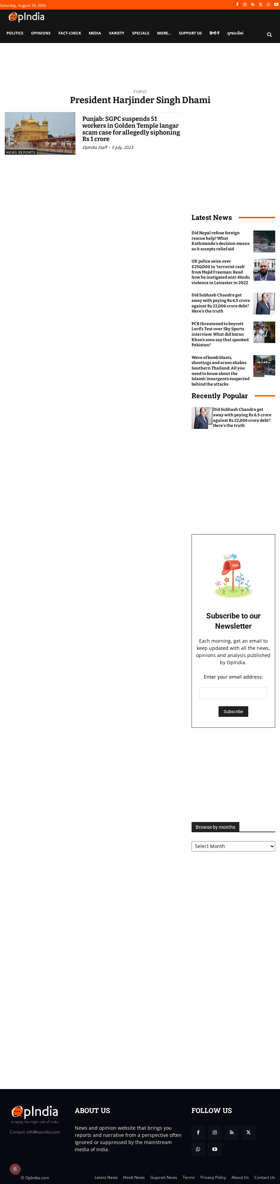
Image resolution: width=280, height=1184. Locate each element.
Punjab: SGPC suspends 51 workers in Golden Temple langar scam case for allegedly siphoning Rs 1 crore (131, 129)
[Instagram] (245, 5)
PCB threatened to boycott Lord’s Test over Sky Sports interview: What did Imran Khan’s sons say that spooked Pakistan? (220, 334)
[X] (261, 5)
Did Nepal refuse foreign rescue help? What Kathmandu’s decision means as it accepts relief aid (221, 241)
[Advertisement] (233, 775)
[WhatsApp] (268, 5)
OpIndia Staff (94, 147)
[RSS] (253, 5)
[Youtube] (276, 5)
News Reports (21, 152)
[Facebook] (237, 5)
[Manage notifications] (15, 1169)
